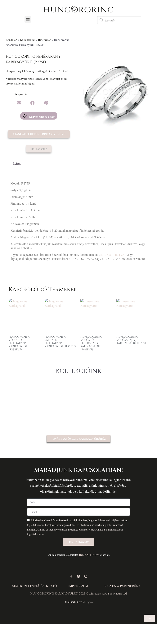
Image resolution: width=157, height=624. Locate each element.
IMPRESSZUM (78, 586)
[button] (28, 19)
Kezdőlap (11, 40)
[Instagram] (85, 576)
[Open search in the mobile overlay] (119, 20)
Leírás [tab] (17, 163)
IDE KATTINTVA (112, 255)
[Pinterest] (78, 576)
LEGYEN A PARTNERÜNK (122, 586)
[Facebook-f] (71, 576)
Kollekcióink (27, 40)
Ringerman (44, 40)
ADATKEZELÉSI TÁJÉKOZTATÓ (34, 586)
